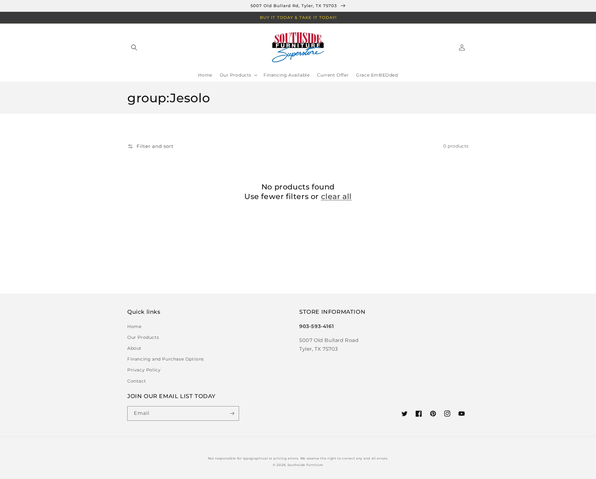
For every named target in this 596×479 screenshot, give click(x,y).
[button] (134, 47)
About (134, 348)
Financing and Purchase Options (165, 359)
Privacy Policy (143, 370)
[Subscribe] (232, 413)
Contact (136, 381)
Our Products (143, 337)
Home (134, 326)
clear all (336, 196)
